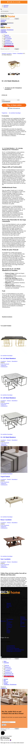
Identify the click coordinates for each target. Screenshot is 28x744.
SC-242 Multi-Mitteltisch (8, 358)
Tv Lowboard (22, 625)
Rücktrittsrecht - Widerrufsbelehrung (15, 649)
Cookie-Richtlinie (11, 645)
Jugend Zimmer (8, 630)
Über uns (9, 604)
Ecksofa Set (9, 626)
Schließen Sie (4, 688)
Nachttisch (22, 618)
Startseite (4, 53)
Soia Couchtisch (5, 559)
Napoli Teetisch (5, 476)
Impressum (9, 606)
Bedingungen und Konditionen (14, 651)
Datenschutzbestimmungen (13, 648)
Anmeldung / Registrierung (10, 684)
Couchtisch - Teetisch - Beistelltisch (14, 53)
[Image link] (10, 593)
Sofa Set (22, 623)
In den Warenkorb (6, 101)
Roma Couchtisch (6, 520)
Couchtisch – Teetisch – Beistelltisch (10, 623)
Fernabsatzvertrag (11, 647)
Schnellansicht (4, 366)
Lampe (8, 632)
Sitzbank (22, 622)
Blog (8, 607)
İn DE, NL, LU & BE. (15, 2)
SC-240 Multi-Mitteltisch (8, 398)
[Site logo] (8, 17)
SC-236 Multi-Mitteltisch (8, 437)
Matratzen (22, 617)
